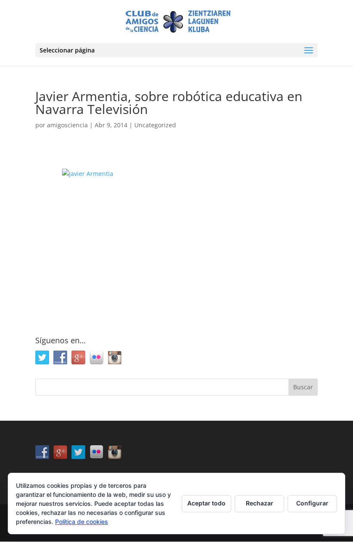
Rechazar (259, 503)
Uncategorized (155, 125)
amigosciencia (67, 125)
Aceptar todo (206, 503)
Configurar (312, 503)
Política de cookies (81, 521)
